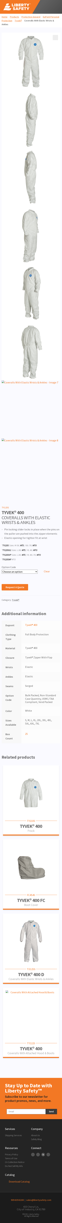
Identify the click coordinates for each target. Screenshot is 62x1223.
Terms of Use (11, 1158)
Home (4, 16)
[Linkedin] (33, 1154)
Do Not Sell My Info (14, 1166)
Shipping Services (13, 1135)
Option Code (9, 567)
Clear (47, 571)
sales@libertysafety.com (38, 1200)
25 (26, 733)
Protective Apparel (30, 16)
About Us (35, 1135)
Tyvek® (18, 20)
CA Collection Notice (14, 1162)
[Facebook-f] (38, 1154)
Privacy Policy (11, 1154)
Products (14, 16)
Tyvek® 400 (31, 625)
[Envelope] (48, 1154)
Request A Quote (15, 587)
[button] (54, 7)
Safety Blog (36, 1139)
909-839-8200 (17, 1200)
